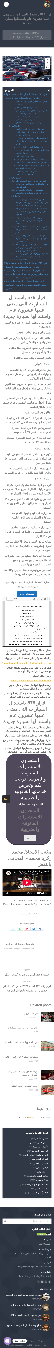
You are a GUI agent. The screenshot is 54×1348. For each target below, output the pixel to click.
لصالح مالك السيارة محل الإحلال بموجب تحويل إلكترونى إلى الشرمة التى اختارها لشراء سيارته (31, 239)
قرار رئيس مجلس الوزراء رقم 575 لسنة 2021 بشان (31, 102)
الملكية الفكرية (41, 1167)
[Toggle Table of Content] (46, 90)
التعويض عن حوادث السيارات (23, 1027)
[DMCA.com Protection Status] (43, 1235)
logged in (33, 1117)
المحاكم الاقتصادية (40, 1159)
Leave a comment (21, 914)
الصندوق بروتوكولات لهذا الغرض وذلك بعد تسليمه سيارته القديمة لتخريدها (32, 255)
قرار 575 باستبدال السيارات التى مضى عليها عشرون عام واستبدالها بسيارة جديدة (26, 96)
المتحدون (30, 838)
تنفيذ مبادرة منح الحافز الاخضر (28, 107)
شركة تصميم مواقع (36, 1341)
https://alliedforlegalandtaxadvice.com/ (31, 680)
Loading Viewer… (23, 260)
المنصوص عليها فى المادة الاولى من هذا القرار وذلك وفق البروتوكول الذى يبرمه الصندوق (31, 211)
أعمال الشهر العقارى (39, 1142)
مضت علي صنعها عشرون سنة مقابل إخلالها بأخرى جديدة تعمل (30, 118)
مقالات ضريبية (42, 1180)
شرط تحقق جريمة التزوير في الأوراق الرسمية (22, 1073)
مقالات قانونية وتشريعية (37, 1184)
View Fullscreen (27, 594)
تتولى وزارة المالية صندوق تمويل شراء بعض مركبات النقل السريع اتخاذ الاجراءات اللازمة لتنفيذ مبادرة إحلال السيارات (32, 202)
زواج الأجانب (42, 1172)
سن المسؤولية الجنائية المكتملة (21, 1042)
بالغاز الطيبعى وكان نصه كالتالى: (28, 123)
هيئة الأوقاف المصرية (39, 1193)
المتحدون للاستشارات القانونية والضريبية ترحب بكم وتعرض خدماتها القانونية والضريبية (27, 272)
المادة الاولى (16, 126)
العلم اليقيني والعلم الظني (24, 1085)
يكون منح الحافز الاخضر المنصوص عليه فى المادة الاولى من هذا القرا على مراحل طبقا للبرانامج (32, 184)
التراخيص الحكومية (40, 1151)
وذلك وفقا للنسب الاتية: (25, 156)
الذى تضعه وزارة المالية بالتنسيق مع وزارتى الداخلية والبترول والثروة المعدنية (31, 191)
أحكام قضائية (42, 1138)
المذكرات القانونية (40, 1163)
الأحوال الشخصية (40, 1147)
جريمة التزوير (31, 1013)
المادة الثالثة (16, 196)
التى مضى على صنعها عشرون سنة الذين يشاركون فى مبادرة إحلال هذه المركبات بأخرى (32, 141)
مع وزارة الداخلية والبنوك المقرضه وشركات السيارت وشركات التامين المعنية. (29, 221)
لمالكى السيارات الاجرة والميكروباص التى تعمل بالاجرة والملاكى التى (32, 112)
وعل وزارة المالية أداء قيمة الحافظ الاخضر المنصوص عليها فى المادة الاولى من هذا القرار (32, 230)
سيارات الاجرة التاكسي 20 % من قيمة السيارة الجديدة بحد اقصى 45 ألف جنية (31, 160)
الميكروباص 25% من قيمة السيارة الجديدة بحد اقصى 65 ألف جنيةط (32, 166)
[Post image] (46, 1297)
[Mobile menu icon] (6, 4)
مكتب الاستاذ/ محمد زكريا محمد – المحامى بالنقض (26, 287)
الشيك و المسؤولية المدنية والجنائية (26, 1305)
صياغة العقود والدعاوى (38, 1176)
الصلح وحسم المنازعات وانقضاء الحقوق (24, 1325)
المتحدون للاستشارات (24, 278)
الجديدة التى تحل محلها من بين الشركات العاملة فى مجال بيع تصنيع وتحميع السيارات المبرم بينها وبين (31, 248)
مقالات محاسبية (41, 1188)
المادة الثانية (16, 178)
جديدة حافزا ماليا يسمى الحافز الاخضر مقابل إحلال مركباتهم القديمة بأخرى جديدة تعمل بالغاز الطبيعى (32, 150)
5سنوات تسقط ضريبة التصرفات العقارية (24, 1295)
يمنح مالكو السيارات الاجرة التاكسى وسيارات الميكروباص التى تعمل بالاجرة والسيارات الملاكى (31, 132)
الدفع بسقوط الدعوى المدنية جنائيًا (26, 1315)
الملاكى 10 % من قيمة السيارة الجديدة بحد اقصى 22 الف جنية (31, 173)
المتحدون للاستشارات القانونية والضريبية (25, 281)
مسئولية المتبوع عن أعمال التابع (21, 1056)
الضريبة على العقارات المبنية (35, 1155)
